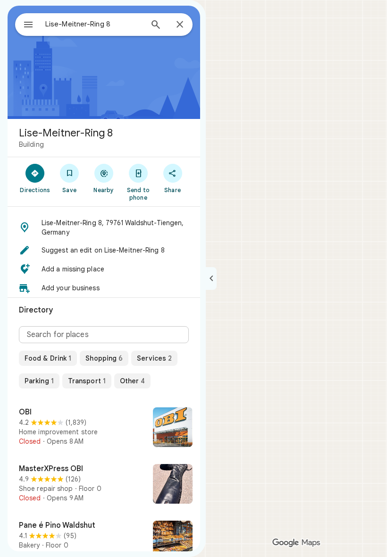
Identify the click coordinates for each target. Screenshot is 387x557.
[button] (104, 227)
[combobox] (94, 24)
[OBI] (104, 428)
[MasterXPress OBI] (104, 484)
